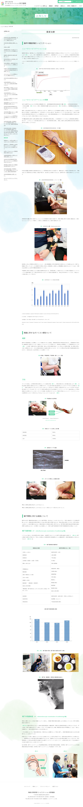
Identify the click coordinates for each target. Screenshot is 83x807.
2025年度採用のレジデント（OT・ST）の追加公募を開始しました (10, 84)
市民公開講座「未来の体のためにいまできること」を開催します (11, 65)
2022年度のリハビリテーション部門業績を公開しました (11, 103)
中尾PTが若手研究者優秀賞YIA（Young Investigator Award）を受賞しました (11, 70)
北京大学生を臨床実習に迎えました (11, 79)
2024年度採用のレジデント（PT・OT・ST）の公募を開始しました (10, 94)
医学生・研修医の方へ (72, 5)
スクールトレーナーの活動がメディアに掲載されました (11, 75)
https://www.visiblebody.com (51, 420)
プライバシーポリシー (45, 786)
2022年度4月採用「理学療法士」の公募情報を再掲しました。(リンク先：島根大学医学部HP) (11, 123)
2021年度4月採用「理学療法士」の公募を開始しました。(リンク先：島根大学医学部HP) (11, 170)
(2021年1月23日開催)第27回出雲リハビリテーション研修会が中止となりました (11, 161)
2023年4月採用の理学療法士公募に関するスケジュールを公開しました (11, 108)
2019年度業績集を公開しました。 (10, 175)
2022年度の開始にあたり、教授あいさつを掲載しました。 (11, 112)
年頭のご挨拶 (7, 47)
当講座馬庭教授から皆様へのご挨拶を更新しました (11, 156)
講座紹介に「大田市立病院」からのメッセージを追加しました (11, 141)
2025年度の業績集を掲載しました (11, 43)
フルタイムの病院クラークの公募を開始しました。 (11, 99)
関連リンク (35, 786)
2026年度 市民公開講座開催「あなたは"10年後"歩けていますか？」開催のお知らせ (11, 39)
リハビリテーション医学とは (40, 5)
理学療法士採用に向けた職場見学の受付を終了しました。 (11, 165)
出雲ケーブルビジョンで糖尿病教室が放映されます (11, 152)
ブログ (80, 5)
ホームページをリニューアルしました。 (11, 179)
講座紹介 (51, 5)
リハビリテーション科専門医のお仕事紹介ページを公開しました (11, 117)
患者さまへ (63, 5)
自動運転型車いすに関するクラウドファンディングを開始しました (11, 51)
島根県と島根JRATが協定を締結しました (10, 56)
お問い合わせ (78, 1)
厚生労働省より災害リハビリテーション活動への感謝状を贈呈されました (11, 89)
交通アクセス (55, 786)
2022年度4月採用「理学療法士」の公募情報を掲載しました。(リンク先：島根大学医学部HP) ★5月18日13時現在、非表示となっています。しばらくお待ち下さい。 (11, 132)
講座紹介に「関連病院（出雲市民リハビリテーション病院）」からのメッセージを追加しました (11, 146)
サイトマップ (27, 786)
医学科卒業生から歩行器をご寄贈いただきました (11, 60)
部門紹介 (57, 5)
